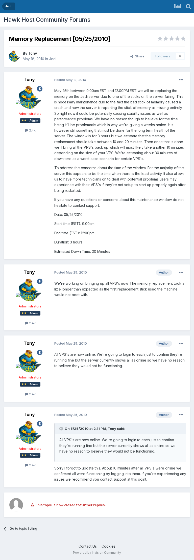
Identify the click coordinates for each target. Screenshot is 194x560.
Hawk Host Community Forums (47, 19)
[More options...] (181, 80)
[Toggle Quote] (61, 429)
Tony (32, 53)
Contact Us (88, 546)
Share (138, 56)
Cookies (108, 546)
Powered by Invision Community (97, 552)
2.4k (32, 130)
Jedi (52, 59)
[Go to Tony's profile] (14, 56)
